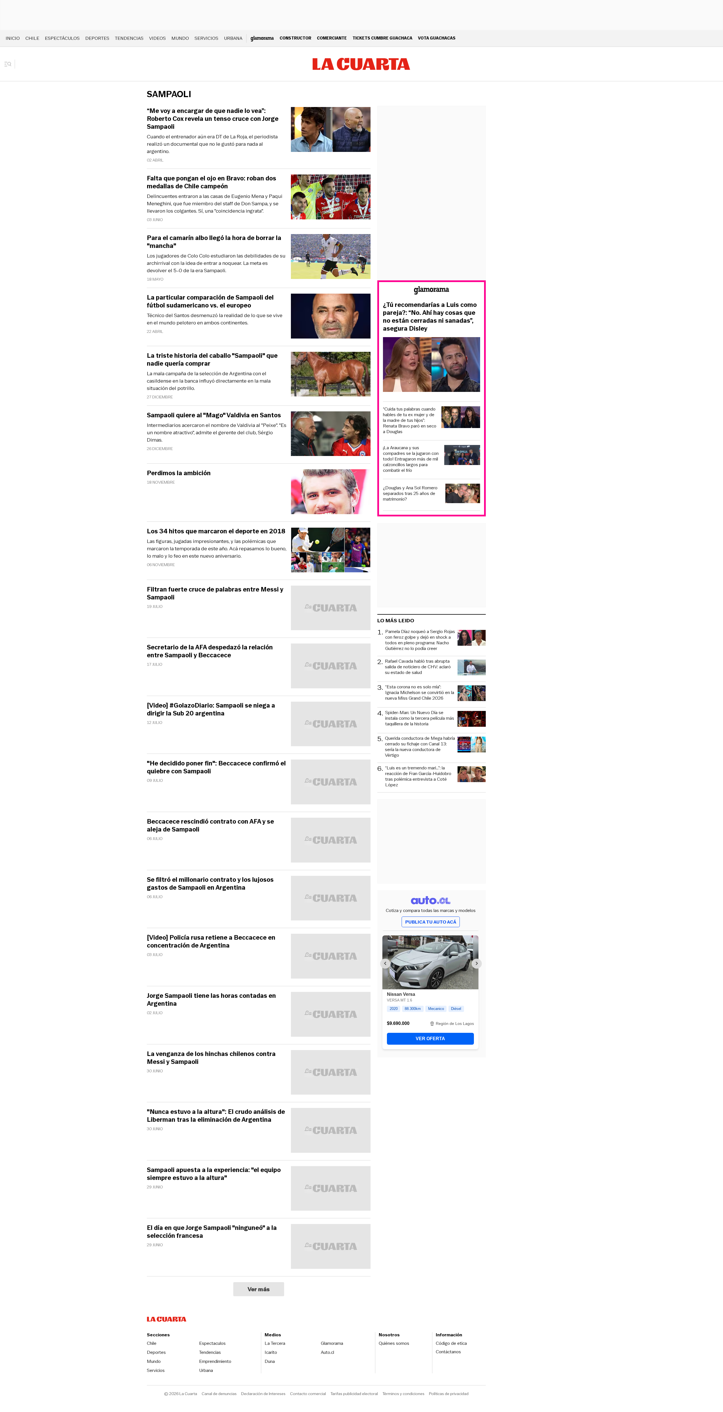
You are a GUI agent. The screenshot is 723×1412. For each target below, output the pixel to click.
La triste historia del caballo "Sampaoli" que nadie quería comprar (212, 360)
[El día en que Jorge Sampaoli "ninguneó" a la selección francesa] (331, 1247)
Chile (32, 38)
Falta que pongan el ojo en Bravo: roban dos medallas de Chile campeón (211, 182)
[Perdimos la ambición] (331, 492)
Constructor (295, 38)
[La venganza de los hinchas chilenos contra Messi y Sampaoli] (331, 1073)
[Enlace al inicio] (431, 291)
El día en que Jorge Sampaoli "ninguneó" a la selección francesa (212, 1232)
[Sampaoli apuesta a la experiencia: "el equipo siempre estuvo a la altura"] (331, 1189)
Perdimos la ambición (179, 473)
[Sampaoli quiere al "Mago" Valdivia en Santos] (331, 434)
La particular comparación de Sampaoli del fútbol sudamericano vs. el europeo (210, 301)
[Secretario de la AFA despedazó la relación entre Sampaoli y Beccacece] (331, 666)
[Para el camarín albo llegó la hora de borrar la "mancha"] (331, 257)
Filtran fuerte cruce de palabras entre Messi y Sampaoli (215, 593)
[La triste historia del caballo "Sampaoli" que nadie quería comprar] (331, 375)
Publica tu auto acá (430, 922)
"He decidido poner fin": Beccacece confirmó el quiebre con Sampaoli (216, 767)
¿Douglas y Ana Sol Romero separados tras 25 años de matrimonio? (410, 493)
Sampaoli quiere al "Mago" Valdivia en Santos (214, 415)
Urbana (233, 38)
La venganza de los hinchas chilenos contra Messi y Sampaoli (211, 1058)
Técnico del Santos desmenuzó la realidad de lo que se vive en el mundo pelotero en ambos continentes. (214, 319)
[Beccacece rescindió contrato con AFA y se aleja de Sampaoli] (331, 841)
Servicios (206, 38)
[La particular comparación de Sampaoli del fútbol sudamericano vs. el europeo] (331, 317)
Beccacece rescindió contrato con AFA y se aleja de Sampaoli (210, 825)
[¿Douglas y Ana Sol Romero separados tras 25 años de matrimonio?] (462, 494)
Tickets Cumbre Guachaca (382, 38)
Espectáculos (62, 38)
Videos (157, 38)
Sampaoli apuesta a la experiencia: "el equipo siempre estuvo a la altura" (214, 1174)
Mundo (180, 38)
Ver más (259, 1289)
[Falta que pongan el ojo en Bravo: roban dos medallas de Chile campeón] (331, 197)
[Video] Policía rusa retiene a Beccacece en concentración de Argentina (211, 942)
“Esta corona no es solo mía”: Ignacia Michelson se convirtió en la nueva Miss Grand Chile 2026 (419, 692)
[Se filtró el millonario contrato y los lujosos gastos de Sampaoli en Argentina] (331, 899)
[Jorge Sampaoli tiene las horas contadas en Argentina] (331, 1015)
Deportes (97, 38)
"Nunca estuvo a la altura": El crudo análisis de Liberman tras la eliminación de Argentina (216, 1116)
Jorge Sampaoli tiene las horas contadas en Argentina (211, 1000)
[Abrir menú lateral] (10, 64)
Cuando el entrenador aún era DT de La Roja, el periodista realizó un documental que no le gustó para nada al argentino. (212, 144)
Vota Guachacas (437, 38)
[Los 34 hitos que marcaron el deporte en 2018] (331, 550)
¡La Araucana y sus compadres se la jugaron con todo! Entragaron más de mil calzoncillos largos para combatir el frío (411, 459)
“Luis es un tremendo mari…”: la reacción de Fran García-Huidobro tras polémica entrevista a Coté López (418, 776)
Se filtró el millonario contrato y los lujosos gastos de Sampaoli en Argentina (210, 884)
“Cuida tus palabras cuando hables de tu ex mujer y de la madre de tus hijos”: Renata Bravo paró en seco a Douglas (409, 420)
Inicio (13, 38)
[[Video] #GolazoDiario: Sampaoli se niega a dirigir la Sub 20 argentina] (331, 725)
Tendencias (129, 38)
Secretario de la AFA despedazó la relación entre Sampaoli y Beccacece (210, 651)
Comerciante (332, 38)
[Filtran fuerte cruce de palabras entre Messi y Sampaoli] (331, 609)
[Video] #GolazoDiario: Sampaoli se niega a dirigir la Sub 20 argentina (211, 709)
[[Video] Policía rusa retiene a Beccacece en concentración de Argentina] (331, 957)
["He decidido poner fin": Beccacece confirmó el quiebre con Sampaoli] (331, 783)
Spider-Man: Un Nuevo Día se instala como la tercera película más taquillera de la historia (419, 718)
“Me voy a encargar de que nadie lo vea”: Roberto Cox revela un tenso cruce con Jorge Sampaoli (212, 119)
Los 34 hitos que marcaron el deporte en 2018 (216, 531)
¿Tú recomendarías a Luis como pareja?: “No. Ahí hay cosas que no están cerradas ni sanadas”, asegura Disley (430, 317)
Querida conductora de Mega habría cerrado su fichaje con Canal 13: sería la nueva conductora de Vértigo (420, 747)
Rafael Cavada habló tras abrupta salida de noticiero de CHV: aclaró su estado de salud (418, 667)
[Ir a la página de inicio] (361, 64)
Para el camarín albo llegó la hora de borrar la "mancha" (214, 242)
